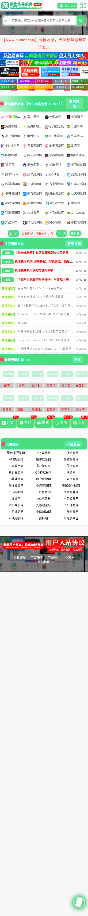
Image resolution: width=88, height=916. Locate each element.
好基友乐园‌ (78, 166)
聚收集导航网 (16, 435)
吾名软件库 (56, 186)
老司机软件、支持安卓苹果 (45, 70)
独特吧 (43, 501)
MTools (22, 305)
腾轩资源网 (34, 138)
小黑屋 (69, 540)
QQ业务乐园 (57, 157)
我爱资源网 (78, 157)
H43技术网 (43, 475)
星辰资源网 (16, 455)
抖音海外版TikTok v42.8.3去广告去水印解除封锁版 (45, 316)
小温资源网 (43, 468)
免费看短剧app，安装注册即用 (45, 64)
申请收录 (54, 540)
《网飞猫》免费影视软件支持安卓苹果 (27, 70)
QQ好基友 (43, 481)
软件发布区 (9, 280)
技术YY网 (12, 157)
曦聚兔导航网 (71, 468)
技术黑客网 (71, 475)
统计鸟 (15, 481)
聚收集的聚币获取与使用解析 (34, 253)
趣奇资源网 (34, 176)
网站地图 (44, 544)
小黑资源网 (34, 186)
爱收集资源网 (35, 147)
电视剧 (8, 356)
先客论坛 (77, 118)
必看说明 (20, 540)
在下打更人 (36, 368)
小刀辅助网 (78, 147)
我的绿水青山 (7, 393)
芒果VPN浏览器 (79, 109)
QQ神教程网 (43, 455)
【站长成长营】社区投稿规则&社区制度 (41, 235)
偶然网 (71, 455)
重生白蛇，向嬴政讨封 (80, 368)
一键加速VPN (57, 99)
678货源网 (16, 442)
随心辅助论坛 (57, 205)
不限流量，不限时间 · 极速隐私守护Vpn (9, 70)
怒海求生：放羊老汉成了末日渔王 (80, 393)
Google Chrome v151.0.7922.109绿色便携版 (45, 324)
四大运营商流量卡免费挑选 (80, 70)
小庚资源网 (12, 186)
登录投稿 (74, 226)
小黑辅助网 (16, 461)
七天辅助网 (78, 176)
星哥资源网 (12, 176)
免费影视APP (79, 99)
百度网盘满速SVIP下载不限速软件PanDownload (41, 281)
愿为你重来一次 (50, 368)
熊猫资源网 (71, 442)
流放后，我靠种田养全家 (21, 368)
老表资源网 (34, 128)
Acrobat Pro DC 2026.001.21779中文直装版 (45, 298)
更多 (77, 342)
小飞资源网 (12, 118)
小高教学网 (56, 138)
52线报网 (33, 195)
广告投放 (37, 540)
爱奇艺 (75, 128)
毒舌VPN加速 (35, 118)
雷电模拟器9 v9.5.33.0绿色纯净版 (40, 271)
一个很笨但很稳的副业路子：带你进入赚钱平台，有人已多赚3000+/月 (43, 264)
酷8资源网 (78, 138)
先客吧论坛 (43, 488)
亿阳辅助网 (71, 488)
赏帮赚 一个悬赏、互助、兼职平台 (80, 64)
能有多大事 (50, 393)
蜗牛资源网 (56, 128)
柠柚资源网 (16, 468)
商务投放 (74, 87)
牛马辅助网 (56, 195)
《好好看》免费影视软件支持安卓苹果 (62, 64)
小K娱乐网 (12, 128)
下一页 (61, 216)
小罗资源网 (71, 448)
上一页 (13, 216)
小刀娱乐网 (56, 109)
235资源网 (34, 166)
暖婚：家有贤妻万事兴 (21, 393)
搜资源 (75, 186)
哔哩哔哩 (11, 138)
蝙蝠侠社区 (71, 501)
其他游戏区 (9, 271)
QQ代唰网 (56, 118)
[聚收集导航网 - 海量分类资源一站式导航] (22, 5)
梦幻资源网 (34, 205)
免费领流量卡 (13, 99)
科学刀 (9, 147)
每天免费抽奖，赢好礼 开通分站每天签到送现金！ (9, 64)
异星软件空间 (13, 205)
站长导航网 (16, 488)
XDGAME (78, 195)
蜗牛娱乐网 (43, 442)
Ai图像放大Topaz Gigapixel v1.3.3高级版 (45, 331)
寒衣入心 (65, 393)
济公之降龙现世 (65, 368)
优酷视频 (55, 147)
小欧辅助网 (78, 205)
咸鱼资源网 (56, 176)
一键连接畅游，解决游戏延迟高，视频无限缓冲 (62, 70)
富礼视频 (33, 99)
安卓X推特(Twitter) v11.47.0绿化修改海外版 (45, 290)
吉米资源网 (56, 166)
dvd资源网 (16, 501)
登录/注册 (71, 6)
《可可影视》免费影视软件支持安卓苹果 (27, 64)
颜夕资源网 (34, 157)
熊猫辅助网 (12, 166)
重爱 (7, 368)
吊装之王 (36, 393)
